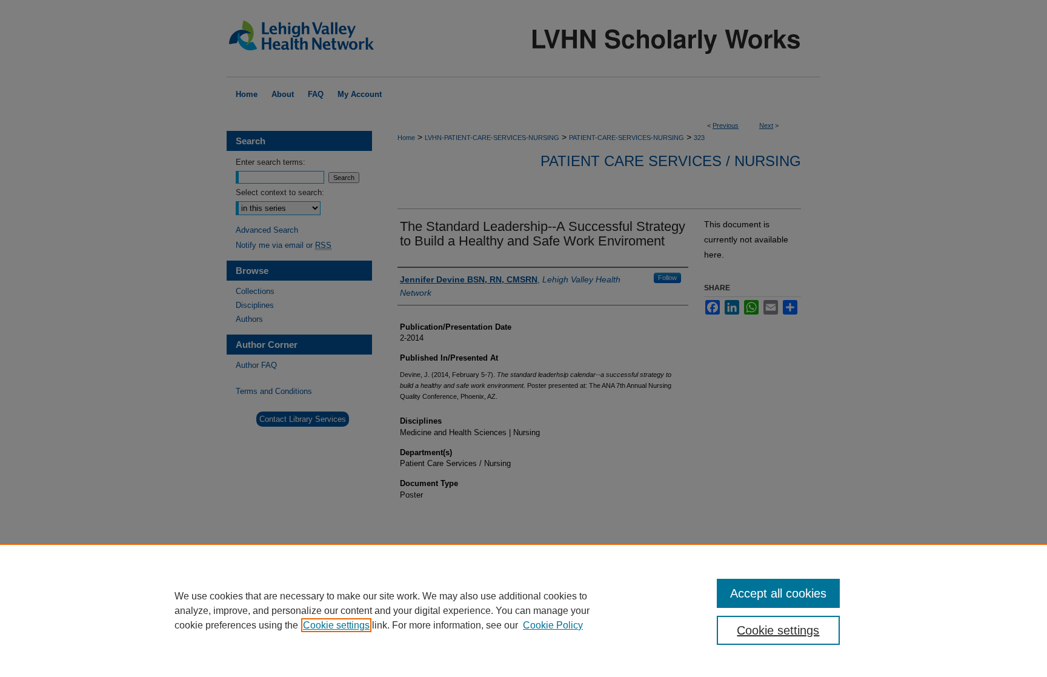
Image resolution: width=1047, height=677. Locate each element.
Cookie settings (336, 625)
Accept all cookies (778, 593)
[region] (523, 610)
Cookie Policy (553, 625)
